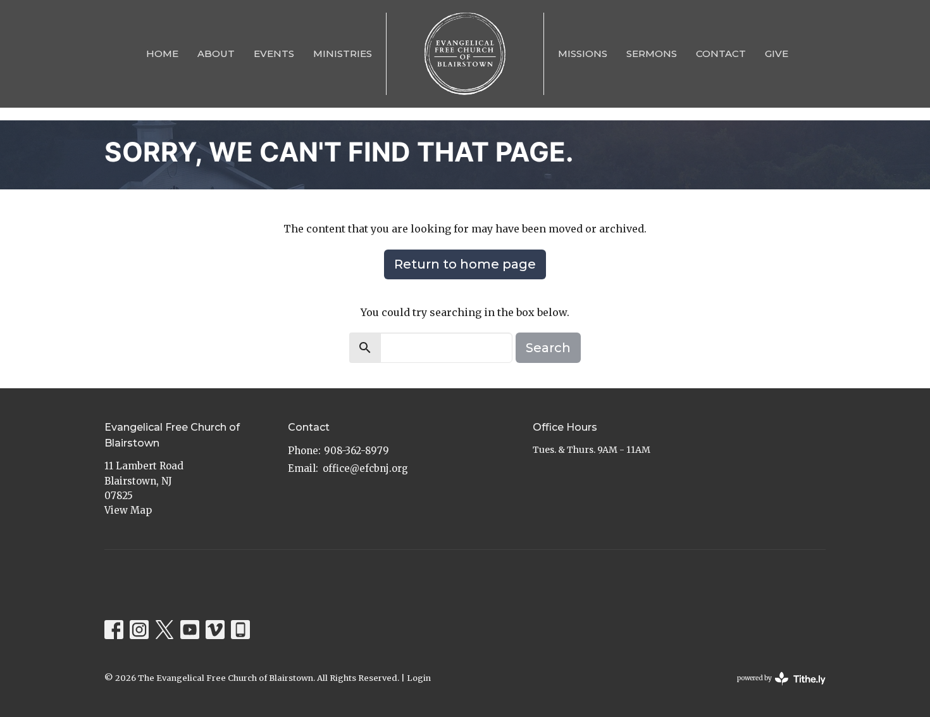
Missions (582, 54)
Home (162, 54)
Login (419, 678)
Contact (721, 54)
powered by (775, 689)
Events (274, 54)
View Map (128, 510)
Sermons (651, 54)
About (216, 54)
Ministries (342, 54)
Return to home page (465, 264)
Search (548, 347)
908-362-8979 (356, 451)
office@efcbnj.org (365, 468)
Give (776, 54)
